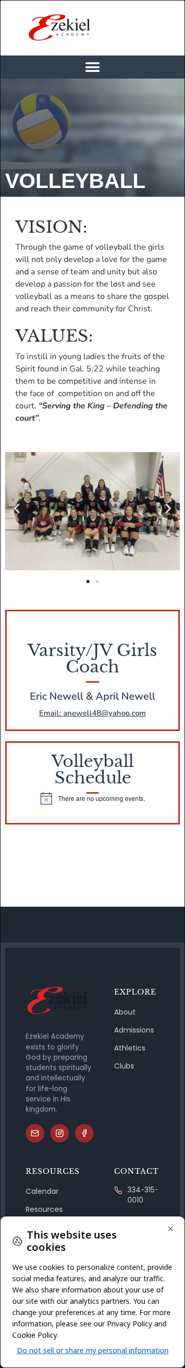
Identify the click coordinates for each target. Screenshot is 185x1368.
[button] (92, 67)
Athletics (129, 1048)
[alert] (93, 798)
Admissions (134, 1030)
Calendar (42, 1191)
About (125, 1012)
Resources (44, 1209)
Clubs (124, 1066)
